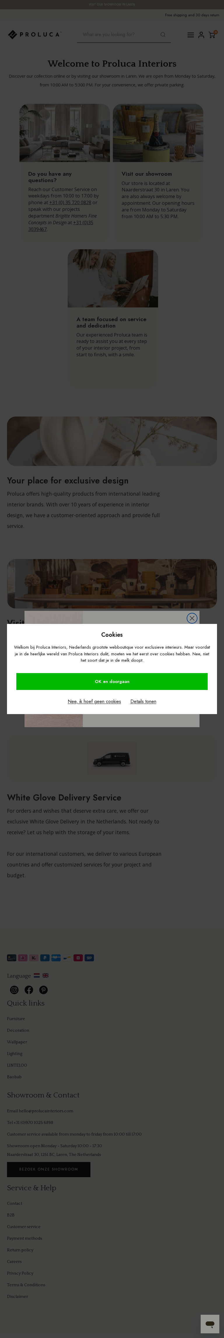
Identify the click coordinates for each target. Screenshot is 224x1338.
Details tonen (143, 701)
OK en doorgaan (112, 681)
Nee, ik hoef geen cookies (94, 701)
